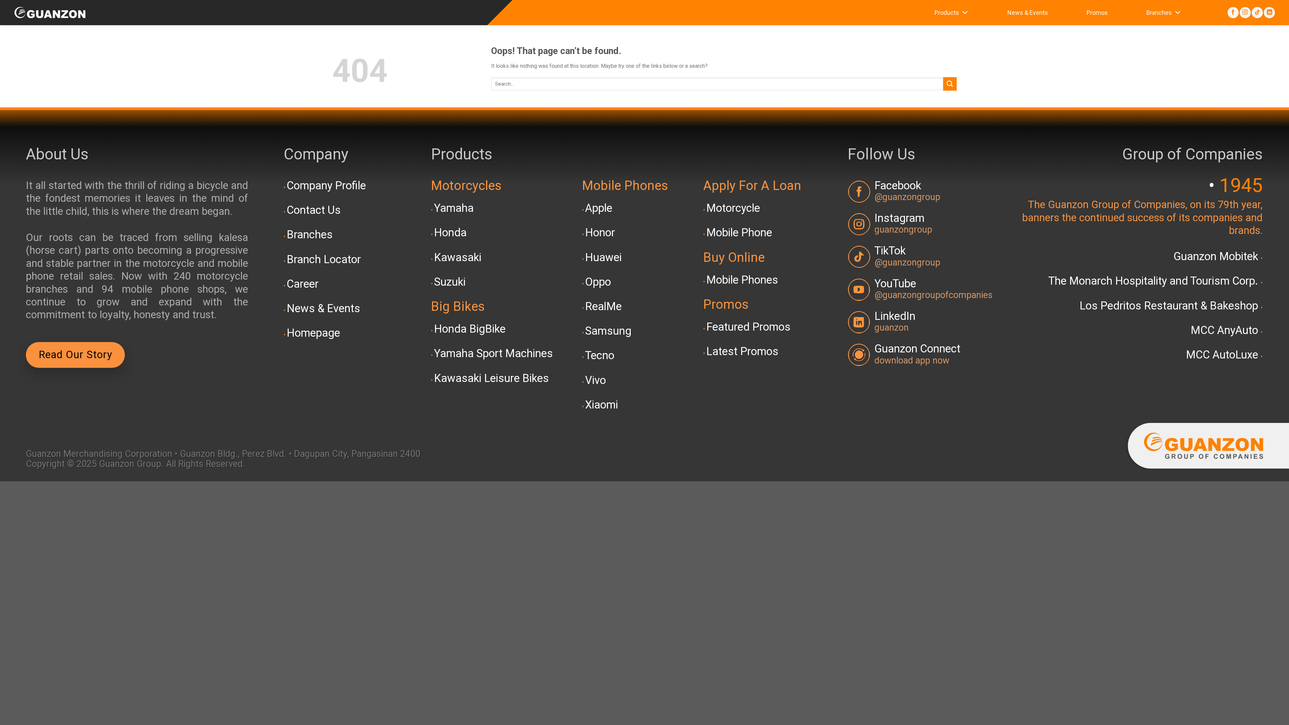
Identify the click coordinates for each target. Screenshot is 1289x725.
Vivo (595, 380)
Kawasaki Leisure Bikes (491, 378)
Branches (1159, 12)
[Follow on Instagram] (1245, 12)
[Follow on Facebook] (1233, 12)
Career (303, 284)
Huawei (603, 257)
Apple (598, 208)
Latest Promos (742, 351)
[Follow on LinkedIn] (1269, 12)
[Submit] (950, 83)
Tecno (599, 355)
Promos (1097, 12)
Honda (450, 232)
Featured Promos (748, 327)
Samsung (608, 331)
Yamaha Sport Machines (493, 353)
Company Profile (326, 185)
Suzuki (450, 282)
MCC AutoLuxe (1223, 354)
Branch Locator (324, 259)
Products (947, 12)
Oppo (598, 282)
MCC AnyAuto (1226, 330)
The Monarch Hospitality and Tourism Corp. (1154, 281)
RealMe (603, 306)
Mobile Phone (739, 232)
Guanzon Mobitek (1217, 256)
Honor (600, 232)
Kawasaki (457, 257)
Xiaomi (601, 404)
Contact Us (314, 210)
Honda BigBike (470, 329)
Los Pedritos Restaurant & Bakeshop (1170, 305)
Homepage (313, 333)
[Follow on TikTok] (1257, 12)
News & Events (1027, 12)
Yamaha (454, 208)
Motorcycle (733, 208)
